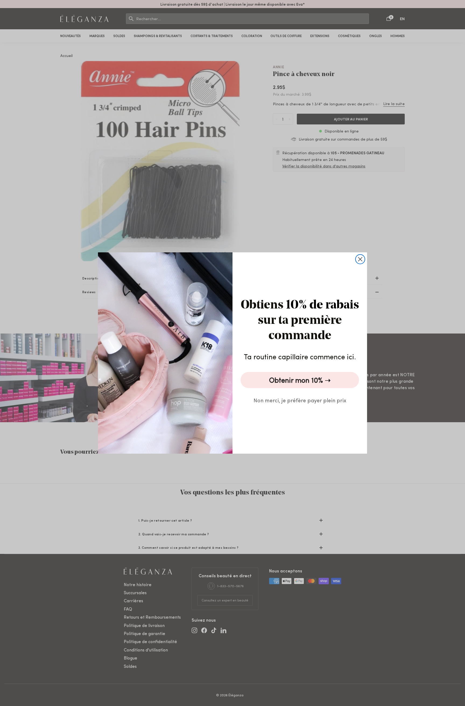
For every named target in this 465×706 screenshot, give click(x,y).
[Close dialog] (360, 259)
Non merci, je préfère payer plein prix (299, 400)
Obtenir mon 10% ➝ (300, 380)
